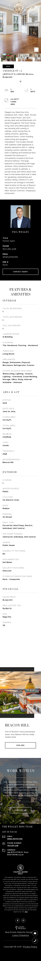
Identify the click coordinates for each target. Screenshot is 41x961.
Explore (21, 745)
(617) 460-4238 (9, 249)
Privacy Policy (30, 947)
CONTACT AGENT (20, 272)
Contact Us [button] (20, 810)
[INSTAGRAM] (23, 920)
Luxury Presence (20, 935)
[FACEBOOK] (18, 920)
